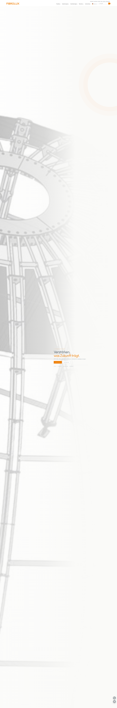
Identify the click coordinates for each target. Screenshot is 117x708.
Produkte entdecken (58, 362)
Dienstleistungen (73, 3)
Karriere (104, 1)
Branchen (81, 3)
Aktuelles (91, 1)
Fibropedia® (108, 1)
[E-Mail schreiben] (114, 701)
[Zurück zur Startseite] (13, 4)
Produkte (58, 3)
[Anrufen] (114, 697)
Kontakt (99, 1)
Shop (101, 1)
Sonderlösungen (65, 3)
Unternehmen (87, 3)
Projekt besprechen (66, 362)
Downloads (95, 1)
